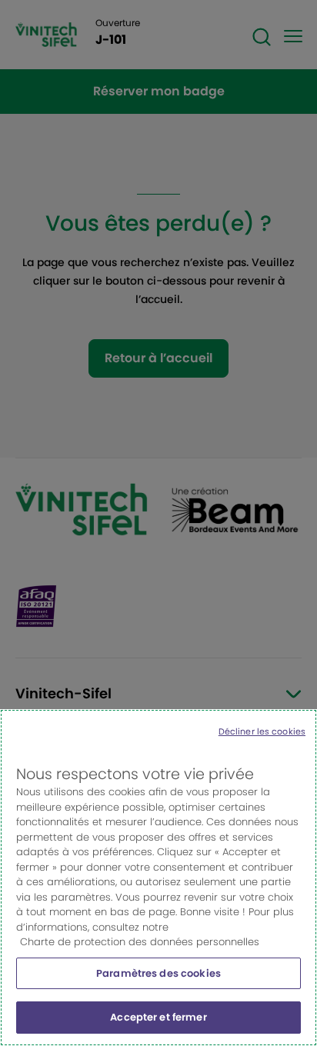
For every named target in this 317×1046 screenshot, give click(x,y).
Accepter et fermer (158, 1017)
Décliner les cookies (262, 731)
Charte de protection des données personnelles (139, 941)
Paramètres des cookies (158, 973)
